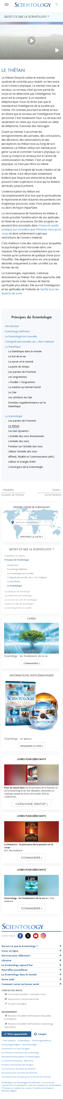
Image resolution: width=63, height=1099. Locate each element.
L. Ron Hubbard (9, 1040)
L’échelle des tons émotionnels (26, 436)
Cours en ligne (10, 951)
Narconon (28, 1060)
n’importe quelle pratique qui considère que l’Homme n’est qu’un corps (31, 229)
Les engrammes (17, 376)
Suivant (56, 489)
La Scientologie (13, 416)
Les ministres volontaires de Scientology (20, 1052)
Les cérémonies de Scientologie (18, 595)
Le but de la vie (17, 356)
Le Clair (12, 392)
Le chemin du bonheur (12, 1060)
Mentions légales (9, 1090)
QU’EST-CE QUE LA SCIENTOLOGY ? (31, 549)
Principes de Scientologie (17, 559)
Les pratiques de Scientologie (17, 591)
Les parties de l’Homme (22, 371)
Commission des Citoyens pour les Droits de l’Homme (26, 1076)
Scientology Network (41, 1040)
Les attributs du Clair (20, 397)
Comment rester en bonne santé (20, 984)
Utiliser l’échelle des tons (22, 451)
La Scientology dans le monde (19, 974)
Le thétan (13, 425)
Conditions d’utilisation (43, 1088)
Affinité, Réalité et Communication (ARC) (31, 456)
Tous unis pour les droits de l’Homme (19, 1068)
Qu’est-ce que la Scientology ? (20, 946)
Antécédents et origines (15, 555)
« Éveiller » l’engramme (21, 382)
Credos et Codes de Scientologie (19, 603)
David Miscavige (29, 1044)
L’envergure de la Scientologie (25, 466)
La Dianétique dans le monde (25, 351)
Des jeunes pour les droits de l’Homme (19, 1072)
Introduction (12, 326)
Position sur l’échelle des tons (25, 446)
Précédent (8, 489)
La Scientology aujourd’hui (17, 965)
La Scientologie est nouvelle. (21, 336)
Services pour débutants (16, 955)
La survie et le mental (20, 361)
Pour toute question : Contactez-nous (26, 994)
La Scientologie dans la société (18, 607)
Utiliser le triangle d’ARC (22, 461)
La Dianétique (13, 346)
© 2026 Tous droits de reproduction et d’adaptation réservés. (28, 1084)
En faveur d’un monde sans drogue (17, 1064)
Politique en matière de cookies (17, 1088)
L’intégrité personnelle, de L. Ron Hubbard (29, 341)
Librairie (6, 960)
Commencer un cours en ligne (15, 1048)
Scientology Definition (17, 331)
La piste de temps (18, 366)
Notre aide (8, 979)
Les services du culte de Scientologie (21, 599)
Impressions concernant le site (23, 999)
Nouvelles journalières (15, 970)
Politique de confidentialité (49, 1085)
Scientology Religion (11, 1044)
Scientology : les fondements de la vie (26, 656)
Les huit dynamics (18, 431)
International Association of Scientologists (21, 1056)
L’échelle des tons (18, 441)
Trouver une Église (17, 1003)
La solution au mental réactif (24, 387)
